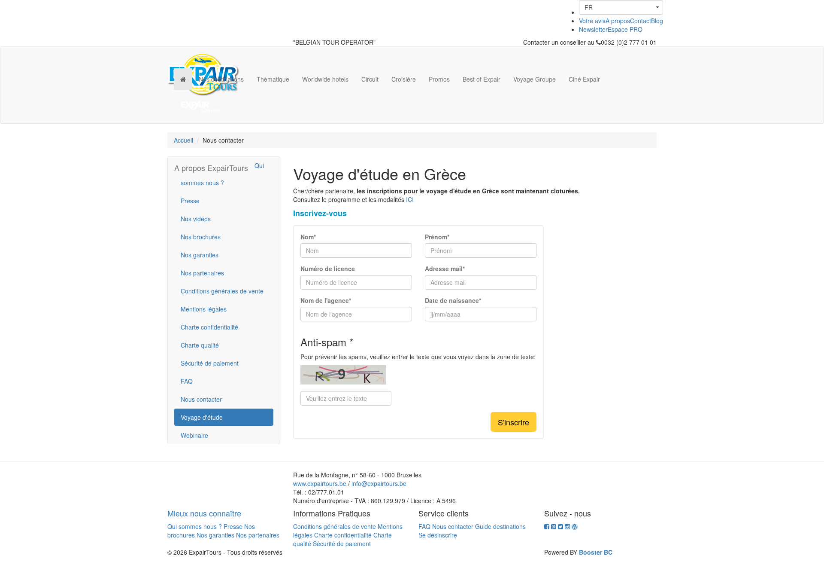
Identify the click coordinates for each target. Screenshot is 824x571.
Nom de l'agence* (325, 300)
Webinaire (194, 435)
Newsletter (593, 29)
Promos (439, 79)
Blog (657, 20)
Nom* (308, 236)
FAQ (187, 381)
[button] (621, 7)
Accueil (183, 140)
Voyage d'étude (202, 417)
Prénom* (437, 236)
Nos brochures (201, 236)
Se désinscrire (437, 535)
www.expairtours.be (319, 483)
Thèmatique (273, 79)
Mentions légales (204, 309)
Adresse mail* (445, 268)
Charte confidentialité (209, 327)
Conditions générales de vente (222, 291)
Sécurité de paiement (210, 363)
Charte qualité (200, 345)
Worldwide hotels (325, 79)
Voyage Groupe (534, 79)
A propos (618, 20)
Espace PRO (625, 29)
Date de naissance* (453, 300)
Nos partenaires (202, 273)
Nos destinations (221, 79)
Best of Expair (481, 79)
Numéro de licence (327, 268)
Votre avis (592, 20)
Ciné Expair (584, 79)
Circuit (370, 79)
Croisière (403, 79)
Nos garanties (199, 254)
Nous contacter (201, 399)
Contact (640, 20)
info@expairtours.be (378, 483)
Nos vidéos (196, 218)
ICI (410, 199)
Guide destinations (500, 526)
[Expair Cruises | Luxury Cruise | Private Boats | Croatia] (200, 106)
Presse (190, 200)
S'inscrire (513, 421)
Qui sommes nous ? (222, 174)
